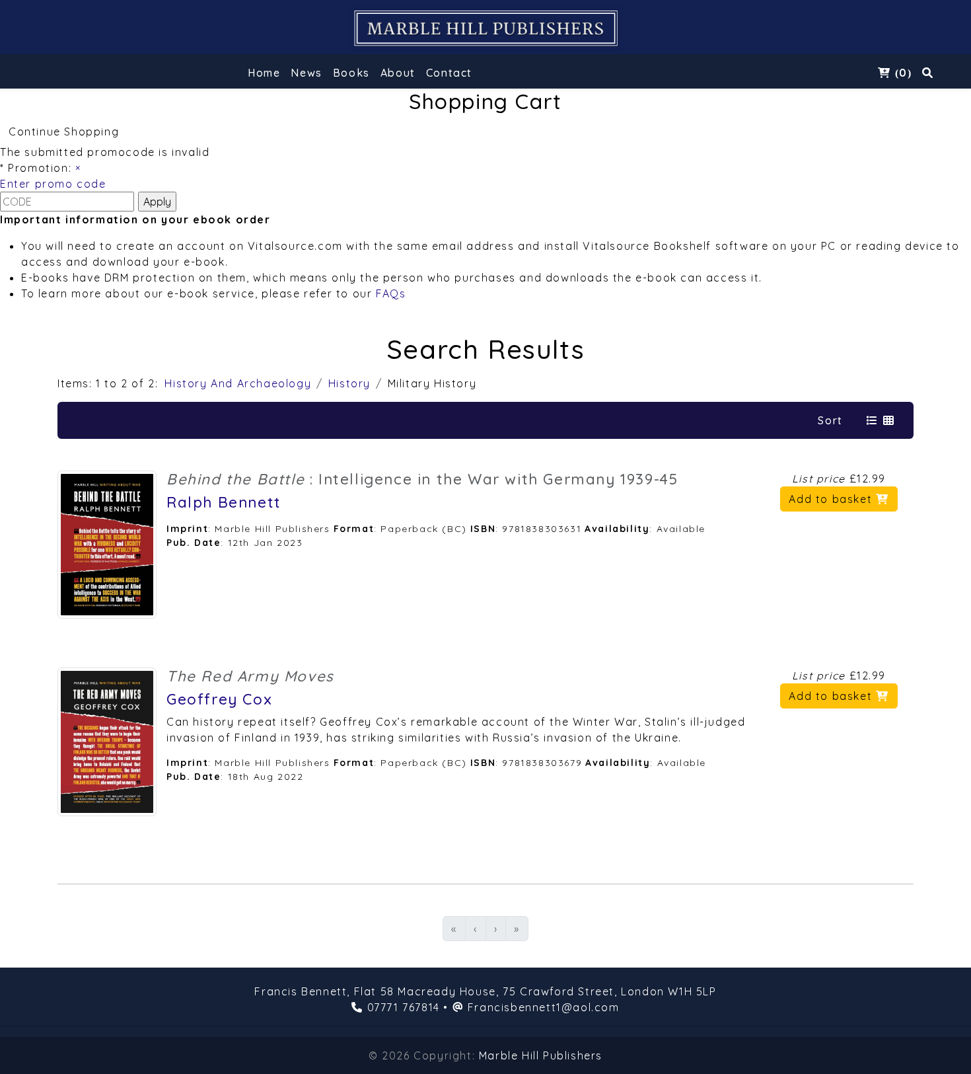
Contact (449, 72)
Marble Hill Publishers (540, 1055)
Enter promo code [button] (53, 183)
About (397, 72)
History (349, 383)
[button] (351, 74)
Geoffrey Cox (219, 699)
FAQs (391, 293)
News (306, 72)
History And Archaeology (237, 383)
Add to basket (832, 499)
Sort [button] (830, 420)
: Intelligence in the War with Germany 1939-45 (422, 479)
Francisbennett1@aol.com (544, 1007)
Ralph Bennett (223, 502)
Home (264, 72)
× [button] (78, 167)
